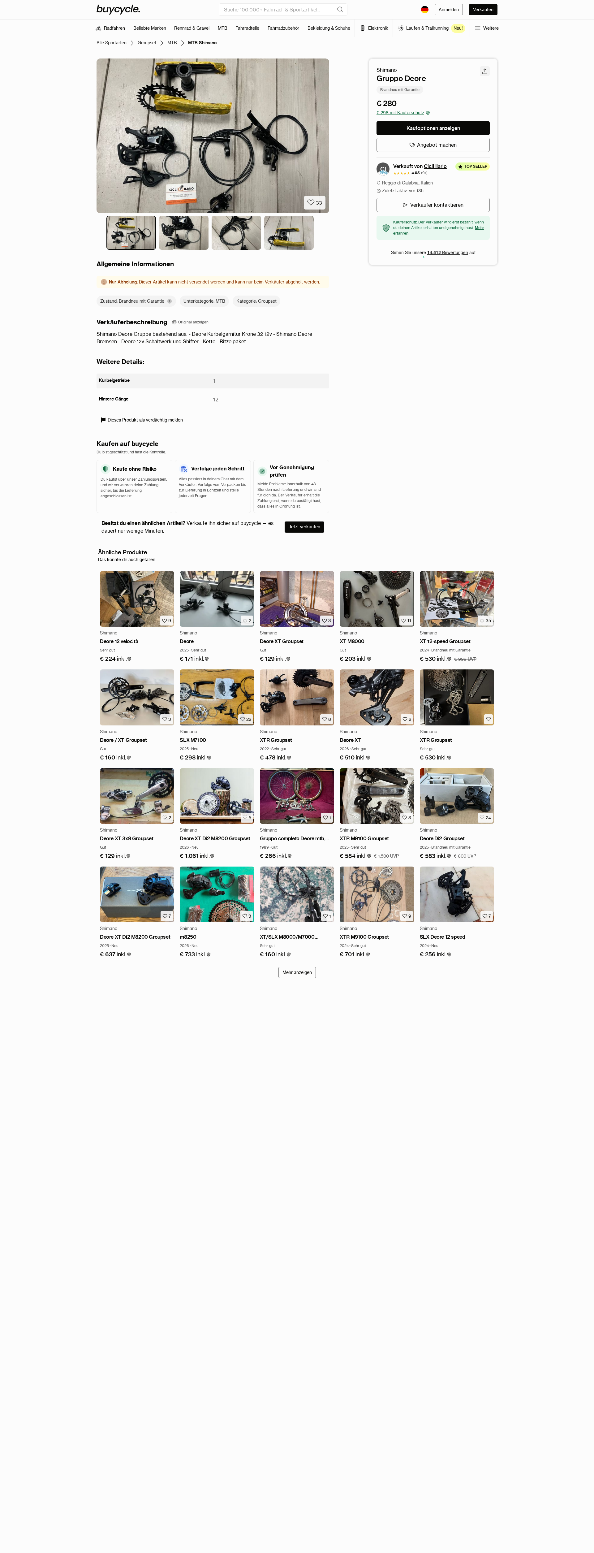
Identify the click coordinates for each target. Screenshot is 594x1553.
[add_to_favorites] (488, 719)
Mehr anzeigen (297, 972)
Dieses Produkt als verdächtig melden (145, 420)
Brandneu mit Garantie (400, 89)
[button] (116, 659)
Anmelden (449, 9)
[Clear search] (340, 9)
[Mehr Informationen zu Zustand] (169, 301)
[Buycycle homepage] (118, 9)
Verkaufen (483, 9)
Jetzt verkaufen (304, 527)
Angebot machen (437, 145)
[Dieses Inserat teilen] (485, 71)
